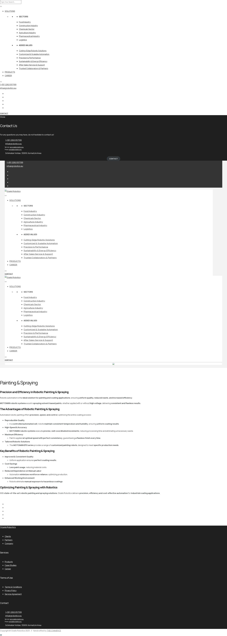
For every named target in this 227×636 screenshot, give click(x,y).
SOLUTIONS (10, 11)
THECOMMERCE (54, 630)
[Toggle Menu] (1, 6)
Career (8, 569)
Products (9, 561)
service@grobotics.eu (17, 147)
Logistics (23, 39)
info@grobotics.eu (8, 88)
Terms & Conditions (13, 587)
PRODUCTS (10, 72)
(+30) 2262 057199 (8, 84)
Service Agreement (13, 594)
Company (9, 543)
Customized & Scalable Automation (34, 54)
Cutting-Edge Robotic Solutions (32, 50)
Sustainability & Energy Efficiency (33, 61)
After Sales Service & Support (32, 65)
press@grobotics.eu (15, 150)
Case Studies (10, 565)
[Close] (1, 81)
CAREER (8, 75)
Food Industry (25, 22)
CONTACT (4, 113)
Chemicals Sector (26, 29)
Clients (8, 536)
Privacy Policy (10, 590)
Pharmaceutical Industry (29, 36)
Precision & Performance (30, 58)
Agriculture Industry (27, 32)
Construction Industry (28, 25)
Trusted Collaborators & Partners (33, 68)
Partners (8, 540)
